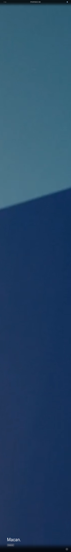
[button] (35, 549)
